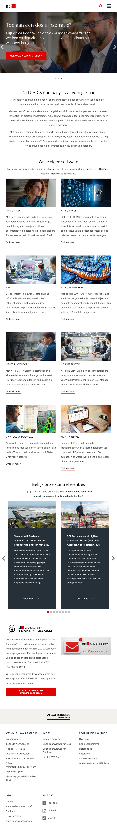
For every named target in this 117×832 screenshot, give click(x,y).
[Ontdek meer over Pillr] (31, 269)
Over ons (84, 739)
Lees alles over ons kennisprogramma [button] (31, 692)
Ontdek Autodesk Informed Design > (31, 56)
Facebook (53, 803)
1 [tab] (55, 78)
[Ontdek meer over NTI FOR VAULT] (86, 193)
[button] (101, 6)
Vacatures (84, 753)
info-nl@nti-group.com (18, 753)
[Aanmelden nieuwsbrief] (86, 646)
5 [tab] (60, 612)
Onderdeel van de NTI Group (94, 763)
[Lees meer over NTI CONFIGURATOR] (86, 269)
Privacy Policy (13, 816)
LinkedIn (52, 810)
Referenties (85, 748)
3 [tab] (61, 78)
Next (114, 47)
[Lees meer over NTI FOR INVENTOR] (31, 346)
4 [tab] (57, 612)
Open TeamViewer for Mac (57, 744)
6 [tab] (63, 612)
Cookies (10, 811)
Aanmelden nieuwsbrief (19, 806)
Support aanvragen (53, 739)
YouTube (52, 818)
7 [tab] (66, 612)
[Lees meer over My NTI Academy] (86, 419)
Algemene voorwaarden (19, 821)
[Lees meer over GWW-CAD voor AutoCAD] (31, 419)
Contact (10, 801)
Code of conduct (88, 758)
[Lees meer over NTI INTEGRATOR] (86, 346)
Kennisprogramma (89, 744)
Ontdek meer (13, 242)
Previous (2, 47)
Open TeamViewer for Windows (54, 750)
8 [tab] (69, 612)
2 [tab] (58, 78)
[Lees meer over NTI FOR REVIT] (31, 193)
